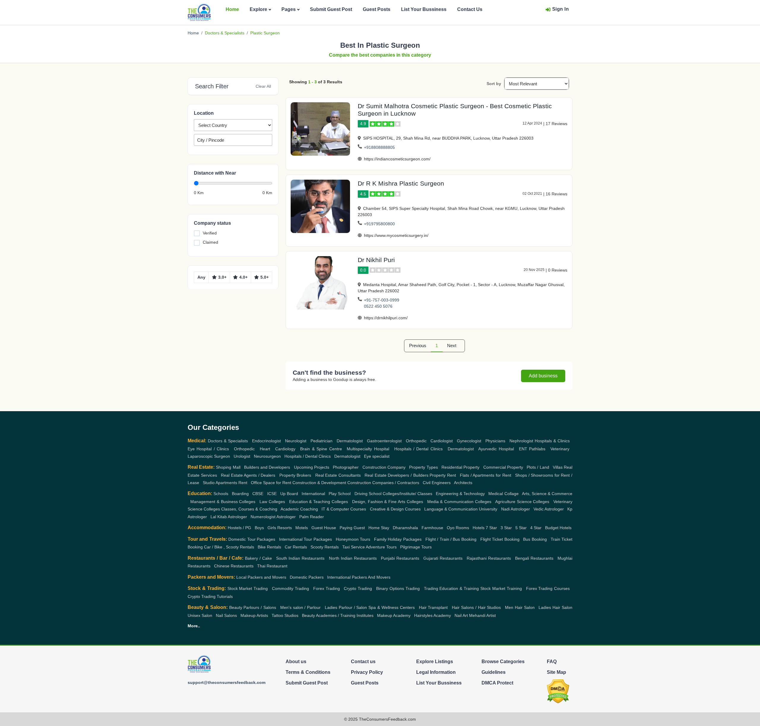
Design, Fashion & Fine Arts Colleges (387, 501)
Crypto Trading (358, 588)
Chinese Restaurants (234, 566)
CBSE (257, 493)
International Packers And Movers (358, 577)
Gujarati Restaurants (443, 558)
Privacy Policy (367, 672)
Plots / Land (538, 467)
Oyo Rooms (458, 527)
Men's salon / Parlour (300, 607)
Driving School (367, 493)
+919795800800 (379, 223)
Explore (258, 9)
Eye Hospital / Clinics (208, 448)
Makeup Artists (254, 615)
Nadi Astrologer (515, 509)
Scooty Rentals (325, 547)
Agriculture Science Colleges (522, 501)
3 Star (506, 527)
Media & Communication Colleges (459, 501)
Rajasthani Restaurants (489, 558)
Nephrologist (521, 440)
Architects (463, 482)
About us (296, 661)
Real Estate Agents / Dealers (248, 475)
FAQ (552, 661)
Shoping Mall (228, 467)
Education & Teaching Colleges (318, 501)
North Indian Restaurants (353, 558)
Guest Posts (376, 9)
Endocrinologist (266, 440)
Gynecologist (469, 440)
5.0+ (264, 277)
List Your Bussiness (423, 9)
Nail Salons (226, 615)
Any (201, 277)
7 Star (491, 527)
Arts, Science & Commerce (547, 493)
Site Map (556, 672)
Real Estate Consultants (338, 475)
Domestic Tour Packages (251, 539)
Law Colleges (272, 501)
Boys (259, 527)
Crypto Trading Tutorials (210, 596)
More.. (194, 625)
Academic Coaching (299, 509)
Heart (265, 448)
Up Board (289, 493)
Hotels (478, 527)
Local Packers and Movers (261, 577)
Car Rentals (296, 547)
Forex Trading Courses (548, 588)
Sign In (560, 9)
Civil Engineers (437, 482)
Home (232, 9)
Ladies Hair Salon (555, 607)
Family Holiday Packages (398, 539)
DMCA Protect (497, 682)
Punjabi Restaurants (400, 558)
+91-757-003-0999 (381, 300)
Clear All (263, 86)
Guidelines (494, 672)
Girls (271, 527)
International (313, 493)
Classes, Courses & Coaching (249, 509)
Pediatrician (321, 440)
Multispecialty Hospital (368, 448)
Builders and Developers (267, 467)
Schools (220, 493)
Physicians (495, 440)
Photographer (346, 467)
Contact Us (469, 9)
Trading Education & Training (451, 588)
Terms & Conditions (308, 672)
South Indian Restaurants (300, 558)
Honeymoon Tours (353, 539)
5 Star (521, 527)
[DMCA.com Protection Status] (558, 691)
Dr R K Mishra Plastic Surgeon (401, 183)
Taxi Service (353, 547)
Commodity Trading (290, 588)
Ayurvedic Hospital (496, 448)
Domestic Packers (307, 577)
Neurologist (295, 440)
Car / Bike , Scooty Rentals (229, 547)
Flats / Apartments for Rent (485, 475)
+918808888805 (379, 147)
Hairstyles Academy (432, 615)
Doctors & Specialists (224, 33)
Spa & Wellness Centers (391, 607)
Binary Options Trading (398, 588)
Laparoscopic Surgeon (209, 456)
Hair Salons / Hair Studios (476, 607)
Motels (301, 527)
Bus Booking (535, 539)
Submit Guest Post (331, 9)
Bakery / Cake (258, 558)
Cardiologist (441, 440)
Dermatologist (350, 440)
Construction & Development (319, 482)
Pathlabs (537, 448)
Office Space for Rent (271, 482)
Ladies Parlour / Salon (346, 607)
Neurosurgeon (267, 456)
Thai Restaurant (272, 566)
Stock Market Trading (247, 588)
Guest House (323, 527)
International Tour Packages (305, 539)
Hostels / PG (239, 527)
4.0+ (243, 277)
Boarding (240, 493)
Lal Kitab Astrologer (228, 516)
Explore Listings (434, 661)
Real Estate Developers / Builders (396, 475)
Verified (210, 233)
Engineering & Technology (460, 493)
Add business (543, 375)
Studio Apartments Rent (225, 482)
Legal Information (436, 672)
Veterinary (559, 448)
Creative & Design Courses (395, 509)
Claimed (210, 242)
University (488, 509)
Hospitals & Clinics (552, 440)
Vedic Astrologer (548, 509)
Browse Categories (503, 661)
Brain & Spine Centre (321, 448)
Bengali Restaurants (534, 558)
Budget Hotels (558, 527)
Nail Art (461, 615)
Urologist (242, 456)
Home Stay (378, 527)
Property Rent (443, 475)
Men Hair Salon (520, 607)
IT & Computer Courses (344, 509)
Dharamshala (405, 527)
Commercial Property (503, 467)
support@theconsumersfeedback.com (226, 682)
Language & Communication (451, 509)
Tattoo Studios (285, 615)
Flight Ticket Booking (500, 539)
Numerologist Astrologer (273, 516)
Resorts (284, 527)
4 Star (536, 527)
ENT (523, 448)
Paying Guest (352, 527)
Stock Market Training (501, 588)
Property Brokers (295, 475)
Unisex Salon (200, 615)
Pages (288, 9)
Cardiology (285, 448)
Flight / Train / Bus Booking (450, 539)
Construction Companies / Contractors (383, 482)
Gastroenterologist (384, 440)
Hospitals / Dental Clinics (418, 448)
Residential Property (460, 467)
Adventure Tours (381, 547)
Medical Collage (503, 493)
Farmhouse (432, 527)
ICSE (272, 493)
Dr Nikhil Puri (376, 259)
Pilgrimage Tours (416, 547)
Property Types (423, 467)
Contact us (363, 661)
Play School (340, 493)
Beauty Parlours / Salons (252, 607)
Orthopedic (416, 440)
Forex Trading (326, 588)
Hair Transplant (433, 607)
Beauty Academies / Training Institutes (337, 615)
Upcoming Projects (311, 467)
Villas (558, 467)
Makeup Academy (394, 615)
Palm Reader (311, 516)
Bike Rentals (269, 547)
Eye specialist (377, 456)
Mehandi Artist (482, 615)
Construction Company (384, 467)
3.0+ (222, 277)
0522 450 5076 (378, 306)
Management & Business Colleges (223, 501)
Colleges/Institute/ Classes (407, 493)
